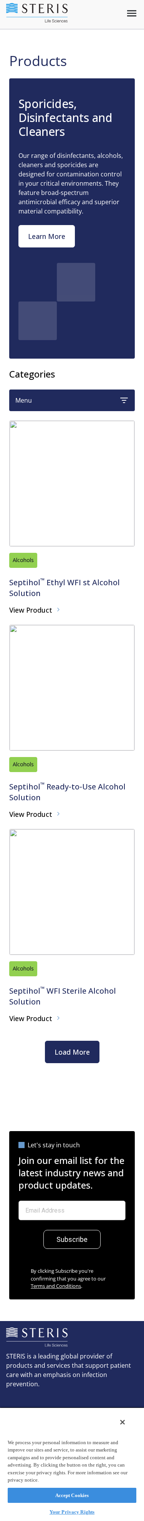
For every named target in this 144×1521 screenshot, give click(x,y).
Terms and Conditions (56, 1285)
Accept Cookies (72, 1495)
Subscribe (72, 1239)
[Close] (122, 1422)
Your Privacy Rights (72, 1512)
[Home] (37, 13)
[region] (72, 1464)
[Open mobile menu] (132, 13)
